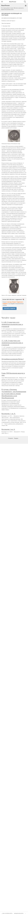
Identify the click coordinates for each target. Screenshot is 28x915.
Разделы (16, 438)
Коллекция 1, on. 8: (8, 413)
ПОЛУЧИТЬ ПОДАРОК (9, 308)
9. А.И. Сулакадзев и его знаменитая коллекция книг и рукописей (12, 324)
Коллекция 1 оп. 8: (8, 429)
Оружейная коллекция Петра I (13, 359)
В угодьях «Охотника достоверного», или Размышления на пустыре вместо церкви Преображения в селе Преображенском (14, 393)
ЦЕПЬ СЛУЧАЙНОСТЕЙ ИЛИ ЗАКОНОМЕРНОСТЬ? (12, 913)
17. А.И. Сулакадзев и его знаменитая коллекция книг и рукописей (12, 342)
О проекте (10, 438)
